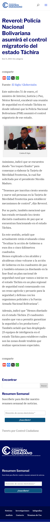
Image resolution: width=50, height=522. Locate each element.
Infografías (37, 510)
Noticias (8, 510)
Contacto (20, 515)
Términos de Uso (34, 515)
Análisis (9, 515)
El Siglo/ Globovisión (24, 84)
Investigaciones (22, 510)
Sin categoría (18, 59)
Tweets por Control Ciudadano (20, 430)
